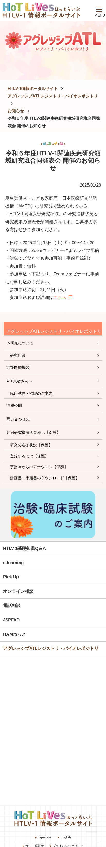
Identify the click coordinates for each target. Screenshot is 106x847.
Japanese (45, 837)
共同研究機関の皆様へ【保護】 (33, 432)
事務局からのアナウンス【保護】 (39, 467)
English (65, 837)
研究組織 (17, 355)
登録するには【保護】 (29, 456)
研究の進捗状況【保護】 (31, 445)
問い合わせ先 (18, 419)
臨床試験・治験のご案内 (31, 393)
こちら (59, 297)
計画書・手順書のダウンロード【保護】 (45, 478)
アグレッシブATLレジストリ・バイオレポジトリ (53, 96)
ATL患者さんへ (19, 381)
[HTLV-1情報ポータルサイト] (45, 10)
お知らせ (16, 111)
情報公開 (14, 405)
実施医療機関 (18, 367)
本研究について (19, 343)
